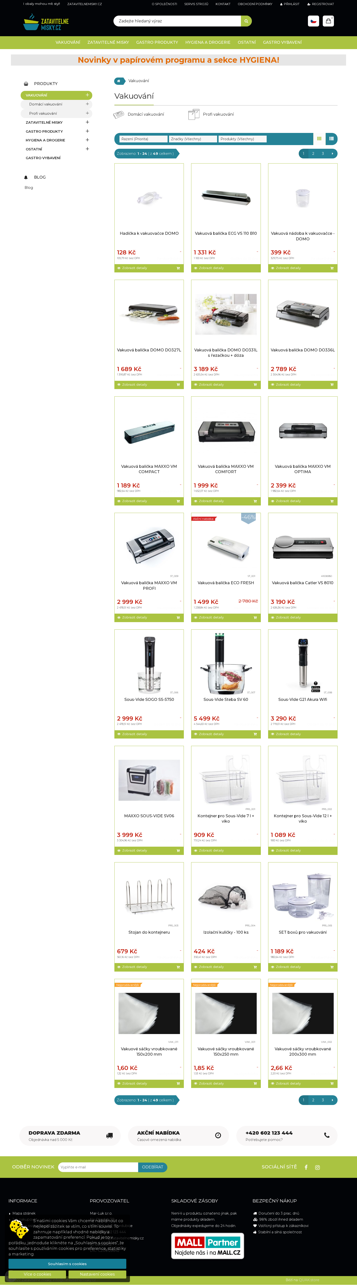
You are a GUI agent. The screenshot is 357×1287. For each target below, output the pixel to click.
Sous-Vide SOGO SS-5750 (149, 699)
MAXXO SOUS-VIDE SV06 (149, 816)
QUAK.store (309, 1280)
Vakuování (36, 95)
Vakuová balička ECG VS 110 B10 (226, 233)
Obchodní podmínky (255, 4)
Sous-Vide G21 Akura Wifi (302, 699)
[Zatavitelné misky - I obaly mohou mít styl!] (46, 22)
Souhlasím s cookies (67, 1263)
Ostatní (34, 149)
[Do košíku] (179, 268)
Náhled (150, 193)
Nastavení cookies (97, 1274)
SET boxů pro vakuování (303, 932)
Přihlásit (291, 4)
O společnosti (164, 4)
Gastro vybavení (43, 158)
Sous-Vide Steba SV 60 (226, 699)
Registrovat (323, 4)
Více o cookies (37, 1274)
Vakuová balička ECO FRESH (226, 583)
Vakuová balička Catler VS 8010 (302, 583)
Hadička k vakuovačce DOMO (149, 233)
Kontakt (223, 4)
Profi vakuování (43, 113)
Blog (29, 187)
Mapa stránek (23, 1213)
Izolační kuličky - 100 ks (226, 932)
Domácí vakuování (45, 104)
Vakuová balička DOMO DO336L (303, 350)
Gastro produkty (44, 131)
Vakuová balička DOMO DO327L (149, 350)
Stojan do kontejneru (149, 932)
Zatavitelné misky (44, 122)
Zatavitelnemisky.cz (84, 4)
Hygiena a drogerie (45, 140)
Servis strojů (196, 4)
